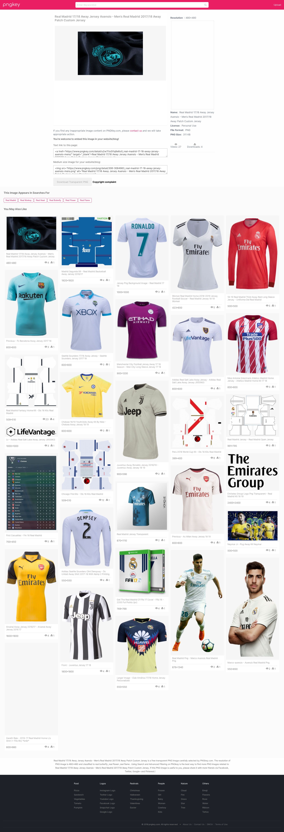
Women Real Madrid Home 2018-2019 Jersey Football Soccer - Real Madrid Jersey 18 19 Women (195, 299)
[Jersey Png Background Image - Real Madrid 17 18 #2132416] (142, 247)
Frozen (161, 790)
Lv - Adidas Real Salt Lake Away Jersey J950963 (30, 439)
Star (183, 803)
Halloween (135, 794)
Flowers (206, 794)
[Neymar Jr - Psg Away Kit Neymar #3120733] (252, 525)
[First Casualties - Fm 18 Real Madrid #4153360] (31, 493)
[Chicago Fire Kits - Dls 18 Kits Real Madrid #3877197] (86, 464)
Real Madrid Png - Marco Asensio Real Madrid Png (195, 659)
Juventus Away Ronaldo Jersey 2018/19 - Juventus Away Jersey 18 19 (137, 466)
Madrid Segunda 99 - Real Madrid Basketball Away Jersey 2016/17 (84, 272)
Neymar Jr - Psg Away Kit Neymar (244, 544)
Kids (160, 812)
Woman (161, 803)
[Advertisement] (106, 102)
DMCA (210, 824)
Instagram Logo (107, 790)
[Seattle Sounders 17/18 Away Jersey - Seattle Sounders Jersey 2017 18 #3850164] (86, 320)
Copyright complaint (104, 181)
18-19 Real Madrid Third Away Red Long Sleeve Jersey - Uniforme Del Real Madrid (251, 298)
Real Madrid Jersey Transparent (132, 534)
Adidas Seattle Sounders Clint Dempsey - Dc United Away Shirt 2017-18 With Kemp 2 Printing (85, 572)
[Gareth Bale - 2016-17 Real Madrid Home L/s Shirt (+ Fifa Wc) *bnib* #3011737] (31, 689)
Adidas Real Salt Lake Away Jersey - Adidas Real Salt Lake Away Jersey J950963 (196, 381)
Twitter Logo (106, 794)
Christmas (135, 790)
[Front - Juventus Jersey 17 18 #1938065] (86, 625)
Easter (133, 807)
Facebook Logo (107, 803)
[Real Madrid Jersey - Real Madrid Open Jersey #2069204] (252, 415)
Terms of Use (221, 824)
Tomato (77, 803)
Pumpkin (78, 807)
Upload (277, 4)
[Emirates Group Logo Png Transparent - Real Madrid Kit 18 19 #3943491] (252, 472)
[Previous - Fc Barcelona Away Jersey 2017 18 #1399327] (31, 304)
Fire (182, 794)
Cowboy (162, 807)
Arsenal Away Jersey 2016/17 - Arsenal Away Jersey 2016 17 (28, 628)
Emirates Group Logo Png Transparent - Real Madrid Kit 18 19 (249, 495)
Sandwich (79, 794)
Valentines (135, 803)
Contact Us (199, 824)
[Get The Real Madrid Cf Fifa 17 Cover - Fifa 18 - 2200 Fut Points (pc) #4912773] (142, 572)
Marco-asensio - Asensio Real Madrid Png (248, 662)
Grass (184, 799)
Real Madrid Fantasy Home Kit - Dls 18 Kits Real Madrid (29, 411)
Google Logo (106, 812)
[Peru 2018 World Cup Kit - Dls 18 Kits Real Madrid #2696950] (197, 422)
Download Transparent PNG (72, 181)
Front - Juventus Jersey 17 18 (76, 665)
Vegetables (79, 799)
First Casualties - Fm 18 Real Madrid (24, 535)
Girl (159, 794)
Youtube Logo (106, 799)
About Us (187, 824)
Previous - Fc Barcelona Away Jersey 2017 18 (28, 341)
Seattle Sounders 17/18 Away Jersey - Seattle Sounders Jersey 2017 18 (84, 357)
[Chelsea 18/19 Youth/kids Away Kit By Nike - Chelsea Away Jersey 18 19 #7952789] (86, 395)
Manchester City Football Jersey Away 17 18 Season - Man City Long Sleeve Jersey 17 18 (139, 365)
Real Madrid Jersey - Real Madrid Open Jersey (250, 439)
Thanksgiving (136, 799)
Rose (204, 799)
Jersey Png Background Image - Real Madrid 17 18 (140, 284)
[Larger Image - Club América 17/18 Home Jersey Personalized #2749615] (142, 645)
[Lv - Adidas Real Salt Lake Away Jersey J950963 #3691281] (31, 432)
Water (205, 803)
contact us (136, 130)
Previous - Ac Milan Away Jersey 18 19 (191, 536)
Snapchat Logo (107, 807)
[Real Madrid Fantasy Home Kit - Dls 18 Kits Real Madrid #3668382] (31, 381)
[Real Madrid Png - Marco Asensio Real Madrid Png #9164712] (197, 602)
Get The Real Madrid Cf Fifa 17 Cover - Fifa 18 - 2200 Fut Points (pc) (140, 601)
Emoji (204, 790)
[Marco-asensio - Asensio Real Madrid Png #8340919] (252, 609)
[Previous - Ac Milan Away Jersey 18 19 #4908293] (197, 499)
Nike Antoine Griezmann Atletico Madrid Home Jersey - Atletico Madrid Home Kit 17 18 (250, 379)
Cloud (184, 790)
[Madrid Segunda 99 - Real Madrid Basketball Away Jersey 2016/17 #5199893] (86, 242)
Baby (160, 799)
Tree (183, 807)
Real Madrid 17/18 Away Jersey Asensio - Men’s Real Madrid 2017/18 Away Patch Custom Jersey (30, 255)
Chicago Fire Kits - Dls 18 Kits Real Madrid (82, 494)
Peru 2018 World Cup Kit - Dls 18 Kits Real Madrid (196, 452)
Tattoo (205, 812)
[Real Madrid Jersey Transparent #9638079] (142, 506)
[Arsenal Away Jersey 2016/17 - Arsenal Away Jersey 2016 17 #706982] (31, 586)
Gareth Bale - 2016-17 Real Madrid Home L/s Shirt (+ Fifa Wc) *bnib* (28, 739)
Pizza (76, 790)
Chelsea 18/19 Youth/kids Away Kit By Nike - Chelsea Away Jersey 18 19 (84, 423)
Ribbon (205, 807)
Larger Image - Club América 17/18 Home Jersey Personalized (141, 679)
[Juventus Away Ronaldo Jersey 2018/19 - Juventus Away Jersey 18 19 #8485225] (142, 421)
